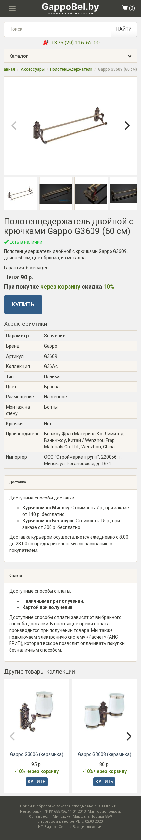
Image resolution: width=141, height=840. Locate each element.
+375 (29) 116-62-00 (75, 43)
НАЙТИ (123, 29)
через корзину (60, 286)
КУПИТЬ (23, 304)
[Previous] (15, 125)
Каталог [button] (18, 56)
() (131, 8)
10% (108, 286)
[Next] (126, 125)
